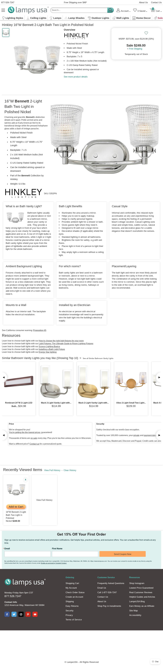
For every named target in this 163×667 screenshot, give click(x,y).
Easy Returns (72, 606)
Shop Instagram (136, 583)
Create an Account (74, 597)
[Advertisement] (81, 639)
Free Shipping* (75, 2)
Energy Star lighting (48, 352)
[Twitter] (14, 614)
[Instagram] (21, 614)
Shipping (70, 601)
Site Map (133, 610)
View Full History (52, 470)
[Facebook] (7, 614)
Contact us (34, 444)
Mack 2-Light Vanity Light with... (56, 403)
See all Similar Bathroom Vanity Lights (98, 358)
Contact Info (10, 602)
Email (7, 549)
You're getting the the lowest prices (24, 432)
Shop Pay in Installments (109, 606)
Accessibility (135, 615)
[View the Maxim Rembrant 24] (19, 382)
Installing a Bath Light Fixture (52, 349)
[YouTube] (35, 614)
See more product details (76, 77)
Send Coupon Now (122, 554)
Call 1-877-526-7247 (107, 592)
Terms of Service (74, 619)
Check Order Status (75, 592)
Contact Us (156, 2)
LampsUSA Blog (137, 601)
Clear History (70, 470)
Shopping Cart (72, 583)
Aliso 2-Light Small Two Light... (131, 403)
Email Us (101, 588)
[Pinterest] (28, 614)
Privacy (69, 615)
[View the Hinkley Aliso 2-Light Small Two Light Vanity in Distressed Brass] (131, 382)
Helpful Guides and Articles (142, 597)
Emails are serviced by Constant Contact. (54, 563)
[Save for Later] (146, 33)
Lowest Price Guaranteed (141, 588)
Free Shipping (135, 49)
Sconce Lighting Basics (49, 346)
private (136, 435)
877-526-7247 (7, 2)
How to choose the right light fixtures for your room (61, 341)
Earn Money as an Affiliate (141, 606)
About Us (143, 2)
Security (69, 610)
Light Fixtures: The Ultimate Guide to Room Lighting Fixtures (66, 343)
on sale (34, 438)
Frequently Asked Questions (110, 583)
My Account (71, 588)
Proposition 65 (39, 330)
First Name (57, 549)
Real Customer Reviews (140, 592)
